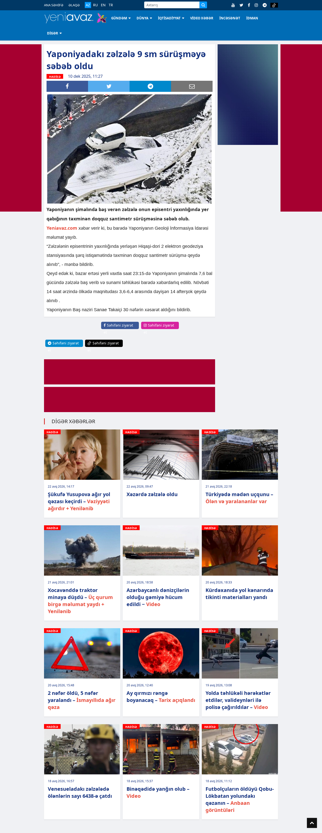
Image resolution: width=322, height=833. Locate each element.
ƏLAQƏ (74, 5)
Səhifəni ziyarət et (118, 329)
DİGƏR (52, 33)
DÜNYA (142, 18)
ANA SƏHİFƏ (53, 5)
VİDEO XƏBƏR (201, 18)
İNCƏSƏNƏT (229, 18)
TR (111, 5)
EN (103, 5)
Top (312, 823)
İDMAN (252, 18)
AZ (88, 5)
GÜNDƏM (119, 18)
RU (95, 5)
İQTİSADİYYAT (169, 18)
